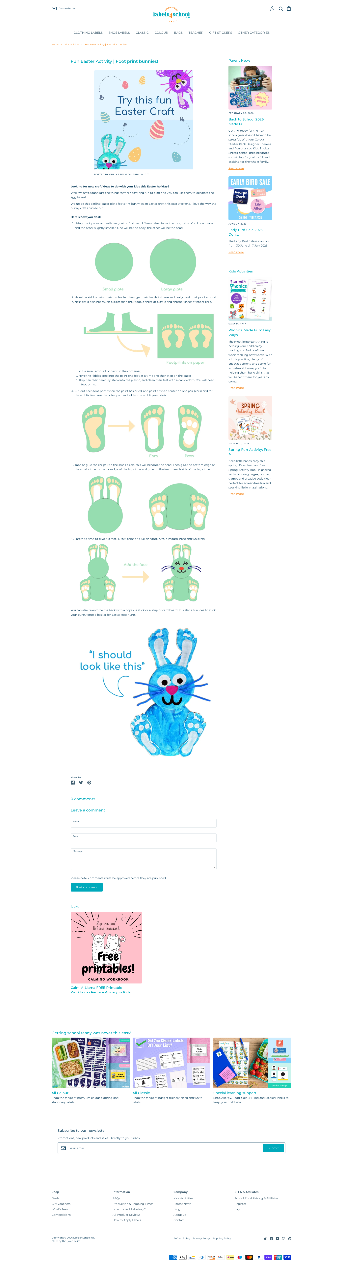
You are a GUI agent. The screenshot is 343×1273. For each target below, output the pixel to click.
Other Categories (254, 32)
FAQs (116, 1198)
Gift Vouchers (61, 1204)
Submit (273, 1148)
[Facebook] (270, 1238)
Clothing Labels (88, 32)
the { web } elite (71, 1241)
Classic (142, 32)
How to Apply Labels (127, 1220)
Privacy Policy (201, 1238)
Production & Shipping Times (133, 1204)
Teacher (196, 32)
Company (180, 1192)
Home (55, 44)
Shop (55, 1192)
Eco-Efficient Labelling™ (129, 1209)
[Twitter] (264, 1238)
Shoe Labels (119, 32)
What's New (60, 1209)
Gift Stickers (220, 32)
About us (179, 1215)
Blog (176, 1209)
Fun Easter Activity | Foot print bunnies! (104, 44)
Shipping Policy (222, 1238)
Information (121, 1192)
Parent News (182, 1204)
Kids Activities (70, 44)
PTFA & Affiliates (246, 1192)
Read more (236, 168)
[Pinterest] (288, 1238)
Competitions (61, 1215)
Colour (161, 32)
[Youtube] (276, 1238)
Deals (55, 1198)
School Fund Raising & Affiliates (256, 1198)
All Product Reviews (126, 1215)
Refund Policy (181, 1238)
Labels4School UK (84, 1237)
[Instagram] (282, 1238)
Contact (179, 1220)
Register (240, 1204)
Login (238, 1209)
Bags (178, 32)
